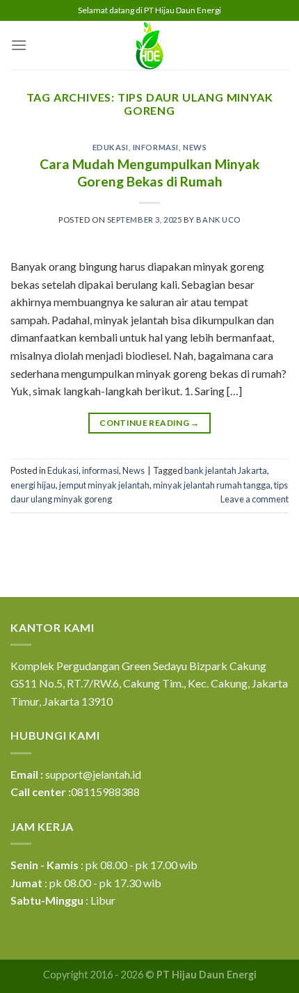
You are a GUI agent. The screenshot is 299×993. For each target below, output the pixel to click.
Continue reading (149, 423)
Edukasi (110, 147)
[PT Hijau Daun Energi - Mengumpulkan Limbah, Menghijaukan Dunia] (149, 45)
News (195, 147)
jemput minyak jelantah (104, 485)
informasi (156, 147)
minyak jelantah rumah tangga (211, 485)
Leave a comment (254, 499)
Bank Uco (218, 219)
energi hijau (33, 485)
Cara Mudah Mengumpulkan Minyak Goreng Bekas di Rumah (149, 172)
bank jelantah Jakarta (225, 470)
